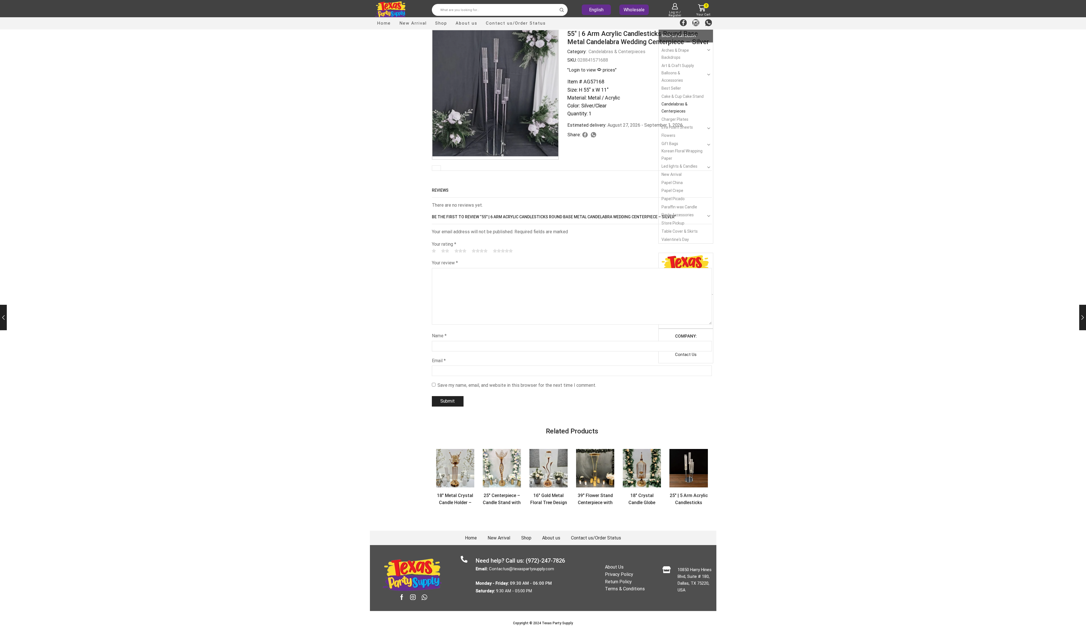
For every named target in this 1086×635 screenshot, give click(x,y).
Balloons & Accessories (672, 76)
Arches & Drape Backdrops (675, 54)
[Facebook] (683, 23)
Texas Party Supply (557, 623)
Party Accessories (677, 215)
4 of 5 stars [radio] (480, 251)
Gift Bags (669, 143)
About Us (614, 567)
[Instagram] (695, 23)
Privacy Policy (619, 574)
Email (439, 360)
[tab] (436, 168)
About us (466, 23)
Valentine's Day (675, 239)
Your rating (444, 244)
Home (384, 23)
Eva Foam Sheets (677, 127)
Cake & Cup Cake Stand (682, 96)
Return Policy (618, 581)
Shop (441, 23)
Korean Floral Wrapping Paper (682, 154)
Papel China (672, 182)
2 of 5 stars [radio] (445, 251)
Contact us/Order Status (516, 23)
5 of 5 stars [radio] (503, 251)
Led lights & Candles (679, 166)
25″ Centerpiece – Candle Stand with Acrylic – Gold (502, 503)
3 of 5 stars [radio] (460, 251)
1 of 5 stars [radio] (434, 251)
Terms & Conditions (625, 588)
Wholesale (634, 9)
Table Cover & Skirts (679, 231)
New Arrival (413, 23)
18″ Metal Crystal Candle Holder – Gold (455, 503)
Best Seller (671, 88)
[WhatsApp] (708, 23)
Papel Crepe (672, 190)
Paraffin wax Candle (679, 207)
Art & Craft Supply (677, 65)
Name (439, 335)
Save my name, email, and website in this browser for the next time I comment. (517, 385)
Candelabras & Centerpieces (617, 51)
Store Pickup (672, 223)
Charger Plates (674, 119)
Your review (445, 262)
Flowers (668, 135)
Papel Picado (673, 198)
